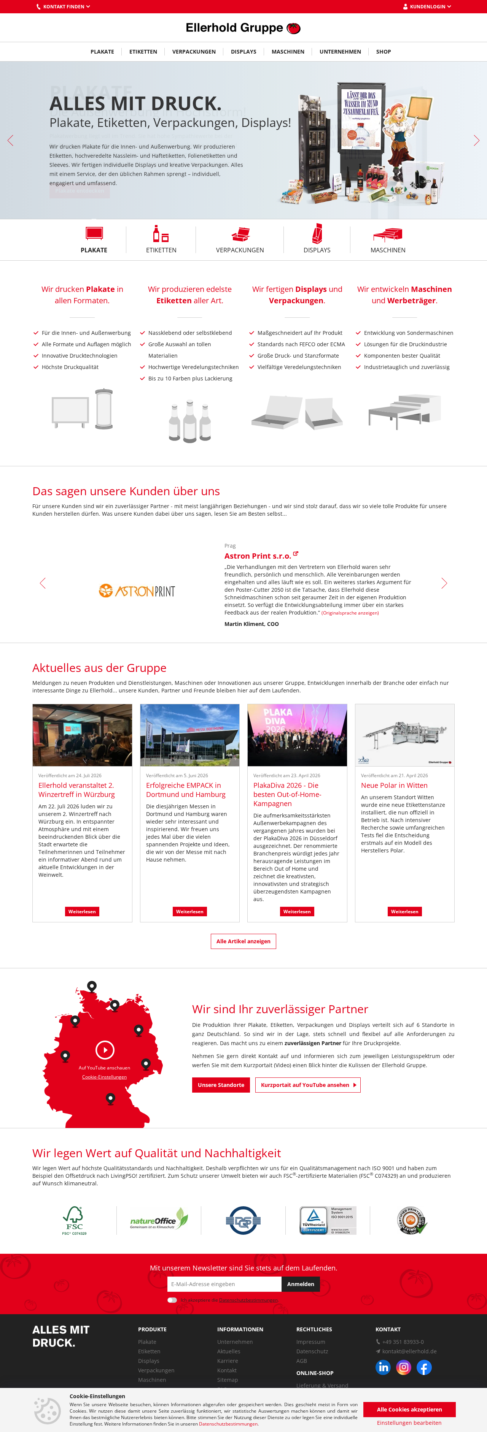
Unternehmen (340, 51)
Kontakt (227, 1370)
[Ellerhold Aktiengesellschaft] (146, 1063)
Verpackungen (194, 51)
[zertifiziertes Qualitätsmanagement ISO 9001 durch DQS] (243, 1220)
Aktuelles (228, 1351)
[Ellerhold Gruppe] (243, 27)
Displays (243, 51)
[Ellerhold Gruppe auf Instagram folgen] (403, 1367)
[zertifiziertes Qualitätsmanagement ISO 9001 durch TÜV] (328, 1220)
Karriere (227, 1360)
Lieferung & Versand (322, 1385)
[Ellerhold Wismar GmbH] (114, 1004)
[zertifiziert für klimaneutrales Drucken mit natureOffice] (159, 1220)
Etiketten (143, 51)
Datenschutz (312, 1351)
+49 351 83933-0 (403, 1341)
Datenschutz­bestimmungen (248, 1300)
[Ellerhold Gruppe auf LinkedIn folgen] (383, 1367)
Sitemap (227, 1379)
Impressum (310, 1341)
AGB (301, 1360)
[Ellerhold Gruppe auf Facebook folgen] (424, 1367)
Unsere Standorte (221, 1084)
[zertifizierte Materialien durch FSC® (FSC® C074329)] (74, 1220)
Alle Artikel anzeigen (243, 941)
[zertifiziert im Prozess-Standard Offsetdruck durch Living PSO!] (412, 1220)
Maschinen (288, 51)
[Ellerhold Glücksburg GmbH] (92, 985)
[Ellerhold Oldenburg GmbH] (75, 1020)
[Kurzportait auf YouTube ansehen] (105, 1050)
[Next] (475, 140)
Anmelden (300, 1284)
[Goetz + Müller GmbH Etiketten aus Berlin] (138, 1029)
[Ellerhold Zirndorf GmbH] (110, 1098)
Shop (383, 51)
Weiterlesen (82, 911)
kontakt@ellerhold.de (409, 1351)
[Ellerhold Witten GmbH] (65, 1055)
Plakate (102, 51)
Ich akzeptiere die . (230, 1300)
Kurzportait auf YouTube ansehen (305, 1084)
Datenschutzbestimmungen (228, 1424)
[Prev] (11, 140)
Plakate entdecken (79, 190)
